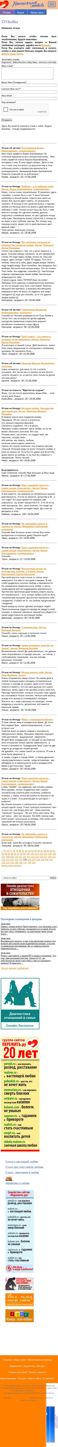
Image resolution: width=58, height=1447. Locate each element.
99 (24, 854)
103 (41, 854)
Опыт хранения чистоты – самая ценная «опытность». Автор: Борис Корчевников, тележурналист (26, 488)
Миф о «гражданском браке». (37, 719)
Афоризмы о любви (17, 1183)
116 (41, 857)
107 (3, 857)
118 (49, 857)
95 (12, 854)
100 (28, 854)
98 (21, 854)
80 (20, 851)
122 (12, 859)
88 (45, 851)
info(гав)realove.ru (20, 1398)
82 (26, 851)
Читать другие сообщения (14, 968)
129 (42, 859)
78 (14, 851)
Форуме (45, 45)
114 (33, 857)
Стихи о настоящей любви (21, 1161)
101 (32, 854)
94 (9, 854)
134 (12, 862)
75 (4, 851)
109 (12, 857)
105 (50, 854)
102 (37, 854)
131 (51, 859)
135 (16, 862)
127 (34, 859)
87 (42, 851)
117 (45, 857)
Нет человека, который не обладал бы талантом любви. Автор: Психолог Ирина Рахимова (28, 245)
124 (21, 859)
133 (8, 862)
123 (16, 859)
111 (20, 857)
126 (29, 859)
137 (25, 862)
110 (16, 857)
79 (17, 851)
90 (51, 851)
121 (8, 859)
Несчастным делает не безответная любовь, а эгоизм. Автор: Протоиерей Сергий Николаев (24, 571)
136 (21, 862)
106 (54, 854)
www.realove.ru (40, 1390)
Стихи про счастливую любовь (24, 1167)
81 (23, 851)
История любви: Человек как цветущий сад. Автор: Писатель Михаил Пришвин (28, 411)
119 (54, 857)
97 (18, 854)
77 (11, 851)
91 (54, 851)
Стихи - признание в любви (22, 1172)
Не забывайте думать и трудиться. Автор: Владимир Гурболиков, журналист (25, 526)
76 (7, 851)
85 (35, 851)
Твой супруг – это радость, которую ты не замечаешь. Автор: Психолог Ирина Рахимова (26, 339)
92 (3, 854)
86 (38, 851)
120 (3, 859)
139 (34, 862)
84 (32, 851)
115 (37, 857)
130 (47, 859)
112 (24, 857)
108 (8, 857)
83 (29, 851)
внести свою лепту (12, 54)
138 (29, 862)
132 (3, 862)
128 (38, 859)
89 (48, 851)
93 (6, 854)
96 (15, 854)
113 (28, 857)
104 (45, 854)
